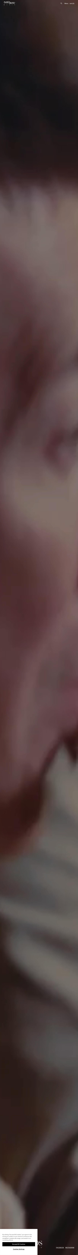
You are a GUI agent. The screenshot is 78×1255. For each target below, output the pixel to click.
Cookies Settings (19, 1249)
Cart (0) (72, 3)
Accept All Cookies (18, 1244)
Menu (66, 3)
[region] (18, 1242)
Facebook (60, 1247)
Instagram (69, 1247)
